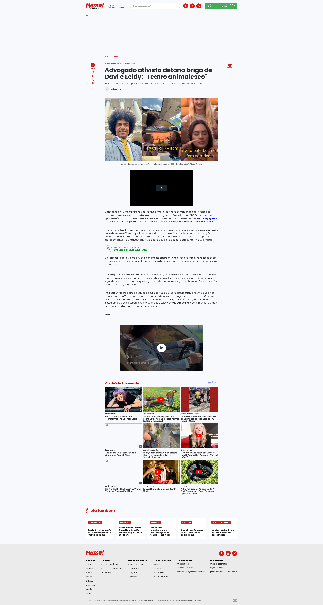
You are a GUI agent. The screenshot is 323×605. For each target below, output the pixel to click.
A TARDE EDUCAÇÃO (162, 576)
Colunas (105, 560)
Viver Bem (90, 585)
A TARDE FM (159, 572)
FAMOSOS (169, 15)
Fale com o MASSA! (138, 560)
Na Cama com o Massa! (111, 568)
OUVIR (93, 68)
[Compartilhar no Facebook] (92, 76)
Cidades (89, 581)
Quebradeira (106, 572)
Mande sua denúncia (137, 564)
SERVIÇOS (186, 15)
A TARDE (157, 568)
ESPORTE (153, 15)
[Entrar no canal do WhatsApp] (108, 248)
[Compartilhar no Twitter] (93, 79)
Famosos (90, 568)
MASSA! (157, 564)
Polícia (88, 564)
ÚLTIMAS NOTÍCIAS (104, 15)
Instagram (132, 572)
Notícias (90, 560)
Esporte (89, 572)
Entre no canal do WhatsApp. (131, 250)
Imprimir (230, 67)
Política (89, 576)
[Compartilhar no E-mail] (93, 83)
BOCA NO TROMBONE (229, 15)
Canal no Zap (133, 568)
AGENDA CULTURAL (205, 15)
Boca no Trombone (109, 564)
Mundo (89, 589)
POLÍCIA (123, 15)
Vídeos (89, 593)
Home (108, 57)
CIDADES (138, 15)
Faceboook (132, 576)
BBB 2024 (114, 57)
